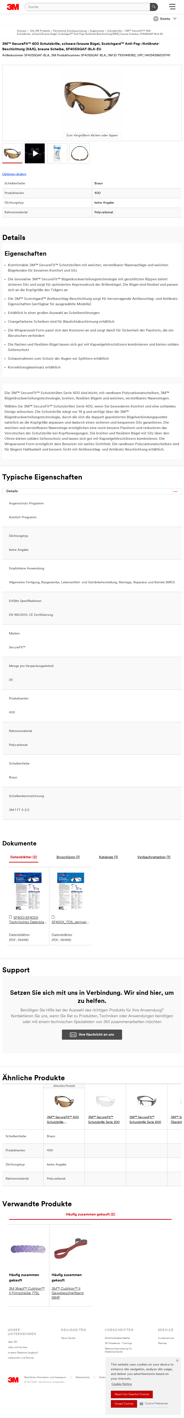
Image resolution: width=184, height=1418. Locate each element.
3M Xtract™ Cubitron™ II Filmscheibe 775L (27, 1291)
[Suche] (154, 7)
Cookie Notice (122, 1384)
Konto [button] (165, 19)
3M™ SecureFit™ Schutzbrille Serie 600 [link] (145, 1120)
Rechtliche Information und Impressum (45, 1377)
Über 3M (12, 1342)
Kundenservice (166, 1338)
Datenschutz (83, 1377)
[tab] (23, 857)
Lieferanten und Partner (21, 1358)
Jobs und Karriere (17, 1347)
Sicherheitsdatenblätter (117, 1338)
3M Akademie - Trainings (118, 1343)
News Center (68, 1338)
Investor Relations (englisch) (23, 1353)
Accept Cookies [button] (124, 1404)
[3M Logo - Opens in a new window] (13, 7)
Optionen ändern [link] (14, 174)
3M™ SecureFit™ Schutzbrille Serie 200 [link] (104, 1120)
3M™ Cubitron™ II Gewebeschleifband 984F (67, 1293)
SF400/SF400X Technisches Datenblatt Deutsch (27, 920)
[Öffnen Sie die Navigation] (172, 8)
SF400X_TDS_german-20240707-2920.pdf (70, 923)
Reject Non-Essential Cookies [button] (132, 1394)
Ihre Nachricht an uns (96, 1035)
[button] (154, 1403)
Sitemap (162, 1343)
